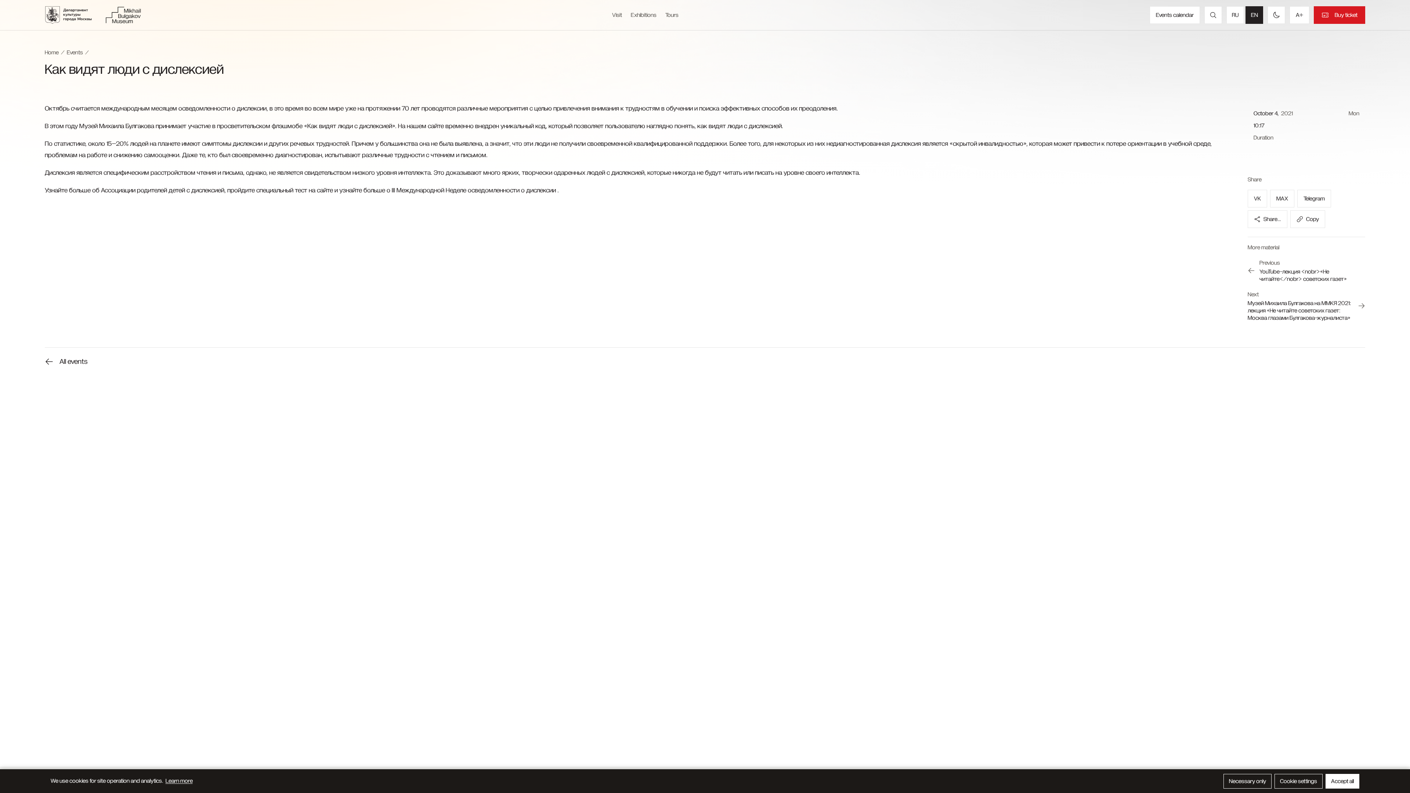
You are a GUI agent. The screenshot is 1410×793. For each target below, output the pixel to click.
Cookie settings (1298, 781)
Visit (617, 15)
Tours (672, 15)
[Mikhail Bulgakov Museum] (123, 15)
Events (75, 52)
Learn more (179, 781)
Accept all (1342, 781)
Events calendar (1175, 15)
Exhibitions (644, 15)
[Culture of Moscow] (73, 15)
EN (1254, 15)
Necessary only (1247, 781)
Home (52, 52)
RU (1235, 15)
